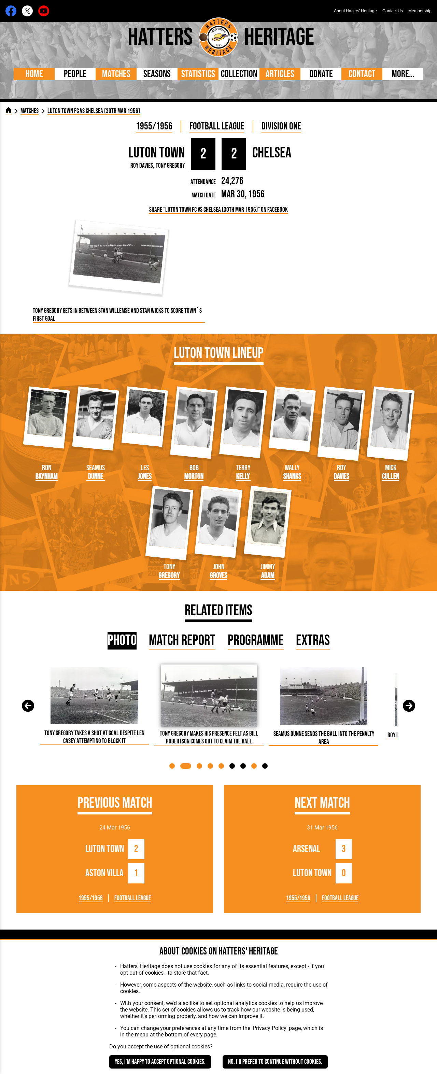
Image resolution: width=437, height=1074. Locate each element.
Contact (362, 74)
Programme (256, 641)
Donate (321, 74)
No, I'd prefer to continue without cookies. (275, 1062)
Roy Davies (141, 166)
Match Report (182, 641)
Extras (313, 641)
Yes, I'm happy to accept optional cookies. (160, 1062)
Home (34, 74)
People (75, 74)
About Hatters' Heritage (355, 11)
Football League (216, 126)
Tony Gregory (170, 166)
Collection (239, 74)
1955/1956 (154, 126)
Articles (280, 74)
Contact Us (392, 11)
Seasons (157, 74)
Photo (122, 641)
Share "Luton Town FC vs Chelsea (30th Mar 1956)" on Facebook (218, 210)
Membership (420, 11)
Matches (116, 74)
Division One (281, 126)
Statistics (198, 74)
